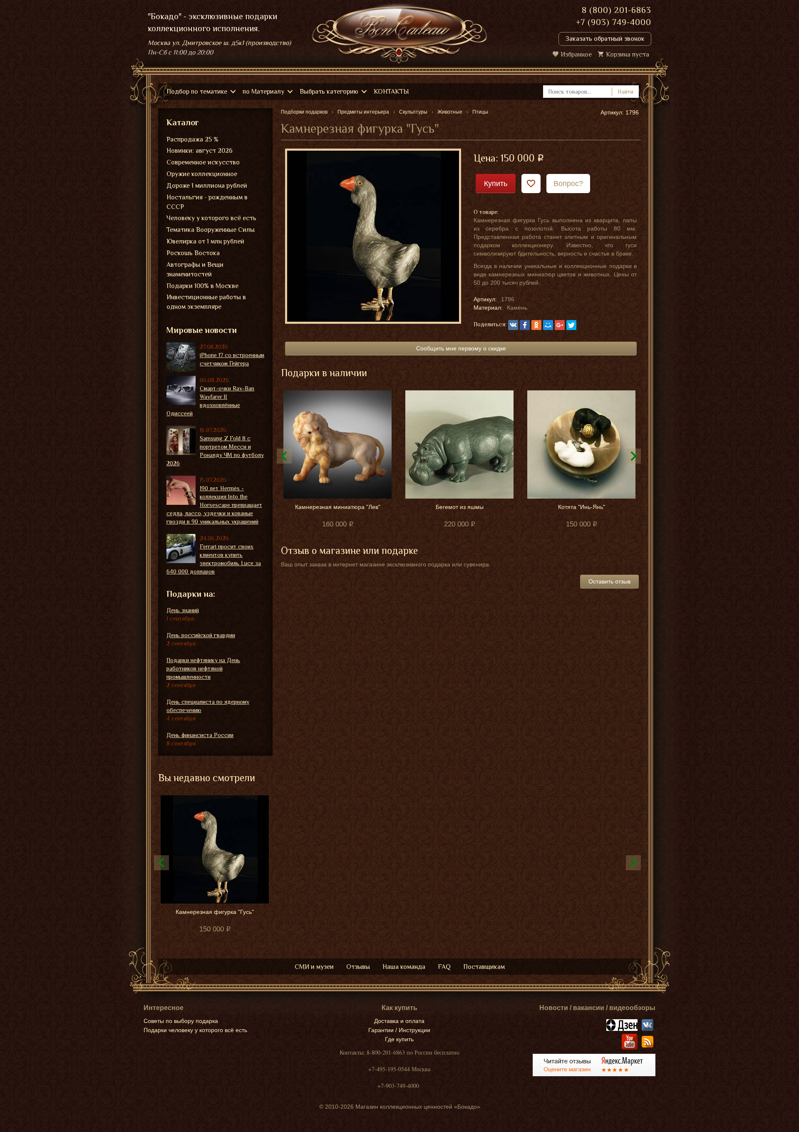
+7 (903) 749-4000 (613, 22)
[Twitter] (571, 325)
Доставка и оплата (399, 1021)
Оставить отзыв (609, 581)
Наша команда (403, 967)
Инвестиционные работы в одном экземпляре (206, 301)
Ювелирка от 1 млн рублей (205, 241)
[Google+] (560, 325)
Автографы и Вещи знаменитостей (194, 269)
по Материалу (263, 91)
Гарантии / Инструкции (399, 1030)
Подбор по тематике (196, 91)
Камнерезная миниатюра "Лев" (337, 507)
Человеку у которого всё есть (211, 218)
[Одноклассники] (536, 325)
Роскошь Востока (193, 253)
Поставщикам (484, 967)
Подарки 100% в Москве (202, 286)
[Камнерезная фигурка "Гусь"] (373, 235)
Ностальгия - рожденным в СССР (207, 202)
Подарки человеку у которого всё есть (195, 1030)
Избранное (576, 54)
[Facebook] (525, 325)
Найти (625, 91)
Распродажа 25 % (192, 139)
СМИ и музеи (314, 967)
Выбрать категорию (329, 91)
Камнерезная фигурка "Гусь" (215, 912)
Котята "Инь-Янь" (581, 507)
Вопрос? (568, 183)
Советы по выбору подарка (181, 1021)
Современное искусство (203, 162)
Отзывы (358, 967)
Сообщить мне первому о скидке (461, 348)
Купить (495, 183)
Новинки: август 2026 (199, 150)
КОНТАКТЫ (391, 91)
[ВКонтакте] (513, 325)
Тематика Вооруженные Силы (210, 229)
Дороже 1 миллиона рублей (206, 185)
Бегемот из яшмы (460, 507)
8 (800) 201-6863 (616, 10)
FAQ (444, 967)
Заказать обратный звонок (605, 38)
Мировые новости (201, 330)
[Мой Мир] (548, 325)
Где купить (399, 1039)
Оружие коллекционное (201, 174)
